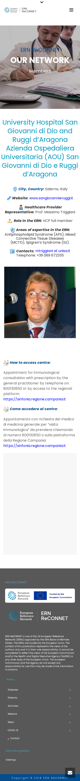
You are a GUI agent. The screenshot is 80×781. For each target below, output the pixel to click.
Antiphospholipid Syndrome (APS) (34, 234)
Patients (12, 697)
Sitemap (11, 759)
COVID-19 (13, 730)
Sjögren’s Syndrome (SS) (47, 242)
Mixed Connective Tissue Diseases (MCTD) (42, 238)
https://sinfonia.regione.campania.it (34, 445)
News (11, 722)
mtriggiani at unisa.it (52, 251)
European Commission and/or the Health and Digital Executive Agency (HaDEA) (39, 654)
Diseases (13, 689)
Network (12, 714)
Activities (13, 706)
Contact (15, 738)
